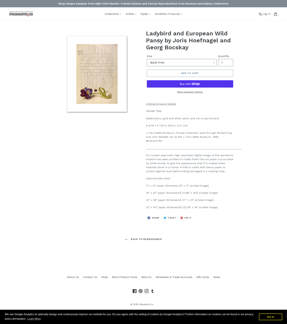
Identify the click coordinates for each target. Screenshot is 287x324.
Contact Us (90, 277)
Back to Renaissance (146, 239)
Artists (130, 13)
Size (149, 56)
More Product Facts (124, 277)
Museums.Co (146, 304)
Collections (112, 13)
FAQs (104, 277)
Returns (146, 277)
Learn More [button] (34, 318)
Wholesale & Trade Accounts (174, 277)
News (216, 277)
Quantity (223, 56)
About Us (73, 277)
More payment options (190, 92)
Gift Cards (202, 277)
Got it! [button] (270, 317)
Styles (145, 13)
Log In (267, 13)
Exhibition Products (168, 13)
